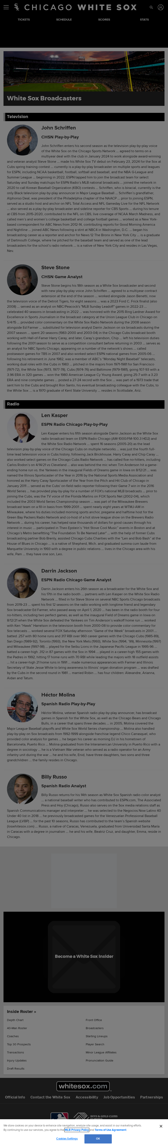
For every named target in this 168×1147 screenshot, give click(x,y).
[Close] (161, 1126)
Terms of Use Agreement (110, 1130)
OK (98, 1138)
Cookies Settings (67, 1138)
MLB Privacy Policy (77, 1130)
